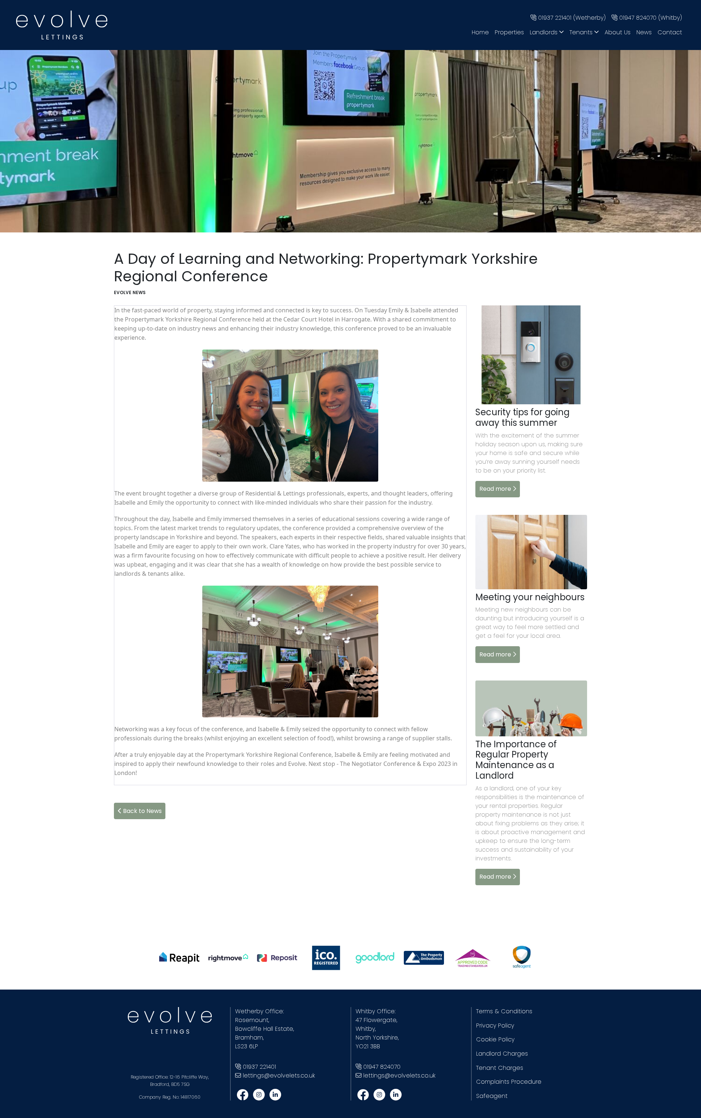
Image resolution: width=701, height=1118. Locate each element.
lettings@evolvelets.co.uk (279, 1075)
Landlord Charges (502, 1053)
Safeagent (491, 1096)
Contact (670, 32)
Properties (509, 32)
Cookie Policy (495, 1039)
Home (480, 32)
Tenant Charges (499, 1068)
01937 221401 (259, 1067)
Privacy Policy (495, 1025)
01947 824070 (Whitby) (649, 18)
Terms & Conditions (504, 1011)
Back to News (142, 811)
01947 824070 (382, 1067)
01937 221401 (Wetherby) (571, 18)
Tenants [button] (582, 32)
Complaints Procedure (508, 1081)
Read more (496, 489)
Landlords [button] (544, 32)
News (644, 32)
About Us (618, 32)
